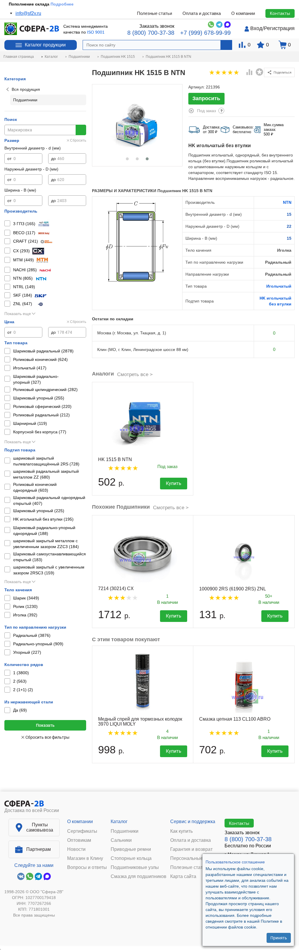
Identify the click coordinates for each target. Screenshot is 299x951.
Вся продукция (26, 89)
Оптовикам (79, 840)
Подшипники (124, 831)
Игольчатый (278, 286)
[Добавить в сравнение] (249, 72)
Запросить (206, 98)
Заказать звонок (156, 26)
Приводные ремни (131, 849)
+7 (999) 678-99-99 (205, 32)
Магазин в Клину (85, 858)
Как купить (181, 831)
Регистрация (279, 28)
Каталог (119, 821)
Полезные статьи (154, 13)
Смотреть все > (135, 374)
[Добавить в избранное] (259, 72)
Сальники (121, 840)
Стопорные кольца (131, 858)
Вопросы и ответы (87, 867)
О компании (243, 13)
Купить (173, 483)
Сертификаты (82, 831)
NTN (287, 202)
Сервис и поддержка (192, 821)
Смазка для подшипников (138, 876)
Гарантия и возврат (191, 849)
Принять (278, 938)
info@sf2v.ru (28, 13)
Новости (76, 849)
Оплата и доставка (201, 13)
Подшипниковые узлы (135, 867)
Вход (256, 28)
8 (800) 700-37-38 (150, 32)
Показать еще (17, 313)
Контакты (280, 13)
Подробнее (62, 4)
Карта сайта (183, 876)
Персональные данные (195, 858)
